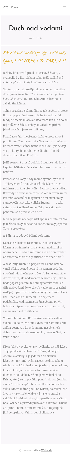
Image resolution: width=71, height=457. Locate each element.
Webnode (46, 450)
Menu (64, 7)
